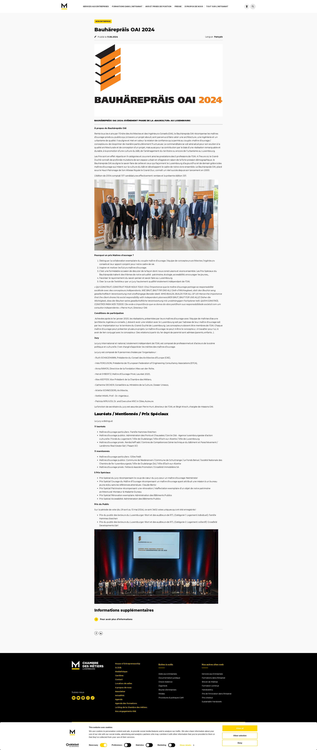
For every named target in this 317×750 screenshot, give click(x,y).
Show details (185, 745)
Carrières (119, 675)
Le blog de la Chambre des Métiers (131, 707)
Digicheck (162, 686)
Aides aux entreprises (167, 674)
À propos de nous (194, 6)
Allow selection (240, 736)
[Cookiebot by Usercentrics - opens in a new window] (72, 745)
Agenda (118, 699)
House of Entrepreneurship (127, 664)
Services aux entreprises (96, 6)
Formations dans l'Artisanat (127, 6)
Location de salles (123, 683)
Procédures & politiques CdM (171, 698)
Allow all (240, 728)
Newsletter (120, 691)
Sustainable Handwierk (212, 702)
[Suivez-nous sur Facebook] (96, 633)
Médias (161, 694)
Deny (240, 743)
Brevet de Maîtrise (210, 682)
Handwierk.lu (207, 690)
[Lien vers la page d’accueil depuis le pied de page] (87, 669)
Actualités (119, 695)
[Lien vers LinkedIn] (83, 698)
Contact (119, 679)
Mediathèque (121, 671)
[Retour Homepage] (64, 6)
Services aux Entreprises (212, 674)
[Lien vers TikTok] (92, 698)
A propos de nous (123, 687)
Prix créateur (207, 698)
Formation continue (210, 686)
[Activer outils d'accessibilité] (247, 6)
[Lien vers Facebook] (74, 698)
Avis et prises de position (158, 6)
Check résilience (165, 682)
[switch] (127, 745)
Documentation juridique (169, 678)
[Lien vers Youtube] (78, 698)
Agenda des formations (126, 703)
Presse (178, 6)
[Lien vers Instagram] (88, 698)
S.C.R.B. (118, 667)
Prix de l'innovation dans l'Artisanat (216, 694)
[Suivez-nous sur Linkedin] (101, 633)
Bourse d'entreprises (167, 690)
